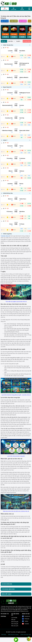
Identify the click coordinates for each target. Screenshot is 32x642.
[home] (9, 3)
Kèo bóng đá (14, 623)
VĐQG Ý (5, 140)
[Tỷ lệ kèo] (7, 47)
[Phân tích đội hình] (5, 47)
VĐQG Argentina (7, 233)
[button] (29, 32)
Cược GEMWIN (22, 21)
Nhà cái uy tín (14, 625)
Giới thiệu (3, 616)
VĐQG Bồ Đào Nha (8, 193)
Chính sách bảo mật (25, 634)
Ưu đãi (5, 37)
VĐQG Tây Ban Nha (8, 45)
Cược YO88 (14, 21)
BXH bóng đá (14, 621)
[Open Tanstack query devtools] (29, 639)
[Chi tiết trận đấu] (3, 47)
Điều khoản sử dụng (13, 634)
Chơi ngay (5, 34)
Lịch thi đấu (14, 617)
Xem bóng (28, 41)
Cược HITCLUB (5, 21)
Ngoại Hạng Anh (7, 87)
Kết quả (13, 619)
